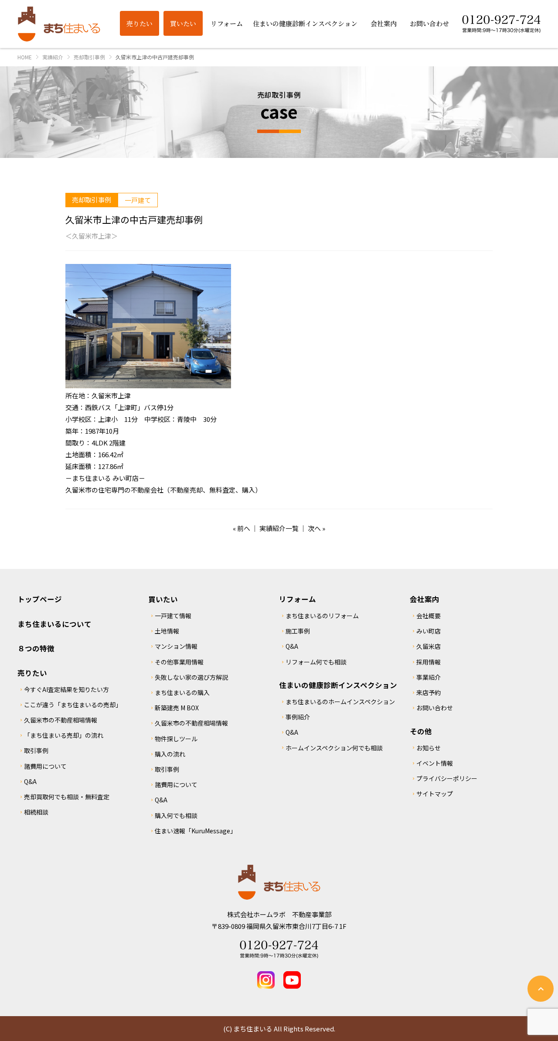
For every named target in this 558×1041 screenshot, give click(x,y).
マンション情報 (176, 646)
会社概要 (428, 615)
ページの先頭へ (540, 989)
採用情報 (428, 661)
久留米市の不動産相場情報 (60, 720)
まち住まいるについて (54, 624)
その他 (421, 731)
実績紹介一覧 (279, 528)
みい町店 (428, 631)
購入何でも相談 (176, 815)
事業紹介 (428, 677)
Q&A (30, 781)
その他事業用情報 (179, 661)
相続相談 (36, 812)
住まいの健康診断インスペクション (338, 685)
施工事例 (298, 631)
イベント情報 (434, 763)
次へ (314, 528)
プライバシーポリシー (446, 778)
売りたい (32, 673)
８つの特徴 (35, 648)
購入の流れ (170, 754)
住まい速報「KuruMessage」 (195, 830)
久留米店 (428, 646)
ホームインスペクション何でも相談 (334, 747)
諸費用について (45, 766)
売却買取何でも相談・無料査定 (66, 796)
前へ (243, 528)
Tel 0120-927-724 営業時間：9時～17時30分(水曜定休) (279, 949)
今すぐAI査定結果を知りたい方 (66, 689)
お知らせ (428, 747)
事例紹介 (298, 716)
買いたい (163, 599)
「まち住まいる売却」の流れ (63, 735)
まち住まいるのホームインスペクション (340, 701)
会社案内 (424, 599)
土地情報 (167, 631)
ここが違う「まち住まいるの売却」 (73, 704)
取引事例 (36, 750)
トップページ (39, 599)
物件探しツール (176, 738)
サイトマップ (434, 793)
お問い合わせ (434, 707)
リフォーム (297, 599)
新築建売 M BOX (177, 707)
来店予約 (428, 692)
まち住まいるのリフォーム (322, 615)
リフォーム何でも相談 (316, 661)
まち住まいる (58, 24)
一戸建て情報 (173, 615)
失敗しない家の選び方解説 (191, 677)
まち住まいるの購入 (182, 692)
